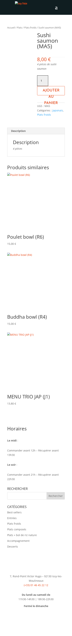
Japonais (57, 110)
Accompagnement (18, 541)
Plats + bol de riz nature (22, 535)
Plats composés (16, 529)
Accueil (11, 27)
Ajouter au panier (51, 92)
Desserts (12, 546)
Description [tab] (18, 131)
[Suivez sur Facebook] (32, 617)
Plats (19, 27)
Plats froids (30, 27)
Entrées (12, 518)
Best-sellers (14, 512)
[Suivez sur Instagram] (40, 617)
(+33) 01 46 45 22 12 (36, 585)
